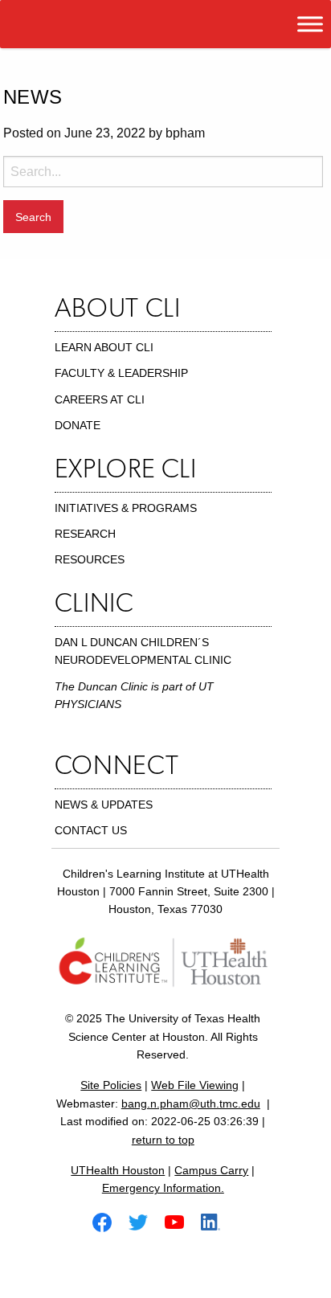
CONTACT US (91, 830)
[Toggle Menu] (310, 23)
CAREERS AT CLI (100, 399)
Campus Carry (211, 1170)
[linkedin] (217, 1221)
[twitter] (145, 1221)
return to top (163, 1139)
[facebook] (108, 1221)
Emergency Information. (163, 1187)
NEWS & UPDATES (104, 804)
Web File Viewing (195, 1085)
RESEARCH (85, 533)
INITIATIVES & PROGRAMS (126, 508)
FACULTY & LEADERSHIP (121, 372)
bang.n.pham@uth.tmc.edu (190, 1103)
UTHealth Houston (118, 1170)
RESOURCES (90, 559)
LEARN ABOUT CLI (104, 347)
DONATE (77, 425)
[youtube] (181, 1221)
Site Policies (110, 1085)
